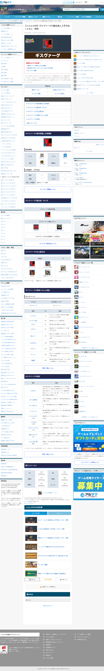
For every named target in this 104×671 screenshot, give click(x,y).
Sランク (3, 224)
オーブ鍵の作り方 (5, 437)
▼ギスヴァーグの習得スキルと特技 (37, 115)
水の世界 (3, 66)
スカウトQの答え (5, 366)
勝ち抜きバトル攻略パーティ (8, 402)
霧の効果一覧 (4, 381)
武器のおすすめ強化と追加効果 (9, 455)
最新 (97, 144)
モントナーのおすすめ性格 (7, 126)
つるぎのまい (33, 343)
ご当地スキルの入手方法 (7, 310)
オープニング (4, 60)
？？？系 (42, 164)
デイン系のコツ (33, 405)
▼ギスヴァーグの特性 (33, 119)
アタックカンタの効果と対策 (8, 384)
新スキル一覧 (4, 265)
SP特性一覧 (4, 262)
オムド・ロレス (59, 230)
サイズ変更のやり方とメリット (9, 357)
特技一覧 (3, 250)
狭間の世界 (4, 75)
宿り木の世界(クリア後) (7, 78)
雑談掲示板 (4, 463)
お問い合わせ (49, 650)
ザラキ (33, 324)
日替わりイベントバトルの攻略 (9, 396)
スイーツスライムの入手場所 (8, 150)
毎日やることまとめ (6, 43)
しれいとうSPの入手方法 (7, 277)
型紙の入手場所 (5, 301)
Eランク (3, 239)
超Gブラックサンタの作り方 (8, 195)
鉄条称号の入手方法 (6, 434)
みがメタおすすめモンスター (8, 152)
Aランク (3, 227)
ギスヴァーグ (33, 305)
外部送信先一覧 (81, 639)
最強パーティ (46, 17)
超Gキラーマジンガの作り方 (8, 183)
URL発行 (49, 579)
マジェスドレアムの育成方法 (8, 207)
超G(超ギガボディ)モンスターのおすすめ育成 (40, 68)
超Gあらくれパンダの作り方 (8, 189)
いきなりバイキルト (33, 427)
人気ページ (60, 513)
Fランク (3, 242)
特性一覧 (3, 253)
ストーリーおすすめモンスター (9, 102)
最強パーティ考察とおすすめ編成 (37, 65)
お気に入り (64, 579)
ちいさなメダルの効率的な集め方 (9, 399)
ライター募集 (49, 658)
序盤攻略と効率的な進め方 (7, 321)
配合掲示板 (4, 475)
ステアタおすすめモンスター (8, 156)
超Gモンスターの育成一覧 (7, 180)
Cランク (3, 233)
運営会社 (48, 655)
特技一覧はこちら (48, 368)
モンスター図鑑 (20, 17)
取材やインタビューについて (54, 639)
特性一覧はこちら (48, 454)
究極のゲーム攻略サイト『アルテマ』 (56, 634)
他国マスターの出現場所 (7, 307)
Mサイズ (65, 157)
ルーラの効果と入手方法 (7, 351)
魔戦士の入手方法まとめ (7, 164)
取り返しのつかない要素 (7, 40)
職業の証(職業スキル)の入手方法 (9, 274)
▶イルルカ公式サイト (30, 503)
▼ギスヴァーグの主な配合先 (35, 111)
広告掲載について (51, 647)
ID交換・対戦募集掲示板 (7, 466)
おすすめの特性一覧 (6, 259)
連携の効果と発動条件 (6, 405)
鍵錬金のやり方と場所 (6, 419)
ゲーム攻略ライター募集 (84, 634)
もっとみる (89, 151)
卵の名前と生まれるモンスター (9, 170)
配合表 (60, 17)
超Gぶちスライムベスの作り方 (8, 186)
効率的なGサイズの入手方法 (8, 138)
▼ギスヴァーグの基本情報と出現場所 (37, 103)
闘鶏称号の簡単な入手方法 (7, 440)
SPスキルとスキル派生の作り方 (9, 271)
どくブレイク (33, 411)
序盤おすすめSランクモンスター (9, 46)
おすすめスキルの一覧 (6, 268)
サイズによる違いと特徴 (7, 354)
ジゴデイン (33, 329)
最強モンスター (33, 17)
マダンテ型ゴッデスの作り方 (8, 201)
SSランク (42, 157)
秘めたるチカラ (33, 434)
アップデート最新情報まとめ (8, 49)
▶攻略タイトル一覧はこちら (90, 348)
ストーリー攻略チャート (7, 34)
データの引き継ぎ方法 (6, 363)
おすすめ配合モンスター (7, 111)
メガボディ (33, 390)
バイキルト (33, 315)
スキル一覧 (4, 256)
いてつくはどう (33, 416)
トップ (7, 17)
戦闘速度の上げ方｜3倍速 (7, 333)
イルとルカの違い (5, 360)
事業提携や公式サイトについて (54, 642)
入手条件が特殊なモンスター (8, 141)
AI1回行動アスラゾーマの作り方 (9, 198)
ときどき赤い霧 (33, 441)
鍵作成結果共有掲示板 (6, 472)
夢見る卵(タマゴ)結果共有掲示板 (9, 469)
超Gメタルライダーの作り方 (8, 192)
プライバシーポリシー (83, 637)
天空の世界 (4, 72)
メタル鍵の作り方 (5, 292)
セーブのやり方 (5, 330)
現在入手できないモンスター (8, 162)
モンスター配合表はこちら (47, 243)
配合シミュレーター (6, 218)
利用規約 (48, 645)
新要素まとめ (4, 31)
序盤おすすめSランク (6, 108)
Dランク (3, 236)
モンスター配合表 (59, 93)
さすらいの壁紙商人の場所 (7, 304)
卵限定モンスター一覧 (6, 173)
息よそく (33, 336)
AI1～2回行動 (33, 399)
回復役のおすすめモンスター (8, 114)
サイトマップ (49, 652)
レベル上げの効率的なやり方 (8, 339)
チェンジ (33, 354)
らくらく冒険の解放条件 (7, 336)
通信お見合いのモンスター (7, 372)
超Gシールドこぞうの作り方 (8, 203)
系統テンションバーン (6, 408)
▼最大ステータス (31, 123)
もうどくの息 (33, 320)
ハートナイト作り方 (6, 144)
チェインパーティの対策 (7, 158)
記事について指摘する (49, 587)
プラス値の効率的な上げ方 (7, 390)
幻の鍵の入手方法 (5, 286)
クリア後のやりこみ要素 (7, 81)
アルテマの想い (50, 637)
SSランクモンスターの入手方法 (9, 135)
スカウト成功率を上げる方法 (8, 348)
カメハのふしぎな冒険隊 (7, 289)
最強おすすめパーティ (59, 89)
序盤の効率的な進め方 (6, 37)
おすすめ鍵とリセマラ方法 (7, 298)
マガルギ (36, 230)
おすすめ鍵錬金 (86, 17)
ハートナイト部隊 (73, 17)
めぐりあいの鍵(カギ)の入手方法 (9, 393)
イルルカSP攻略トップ (6, 28)
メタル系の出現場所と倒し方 (8, 342)
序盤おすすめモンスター (7, 105)
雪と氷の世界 (4, 69)
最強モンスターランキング (7, 96)
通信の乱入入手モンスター (7, 375)
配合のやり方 (4, 387)
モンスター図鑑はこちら (48, 189)
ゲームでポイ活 (67, 2)
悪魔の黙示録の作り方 (6, 132)
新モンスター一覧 (5, 120)
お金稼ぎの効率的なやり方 (7, 345)
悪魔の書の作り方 (5, 129)
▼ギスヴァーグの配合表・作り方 (36, 107)
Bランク (3, 230)
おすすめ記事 (36, 513)
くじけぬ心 (33, 422)
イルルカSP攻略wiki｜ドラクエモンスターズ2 (27, 10)
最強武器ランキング (6, 449)
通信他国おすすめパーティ (7, 117)
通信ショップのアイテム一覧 (8, 378)
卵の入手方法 (4, 167)
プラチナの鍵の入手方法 (7, 431)
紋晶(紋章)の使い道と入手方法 (8, 313)
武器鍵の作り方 (5, 295)
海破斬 (33, 360)
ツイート (33, 579)
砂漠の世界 (4, 63)
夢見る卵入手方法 (5, 369)
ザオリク (33, 348)
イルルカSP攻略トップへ (49, 493)
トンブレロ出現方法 (6, 146)
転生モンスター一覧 (6, 123)
